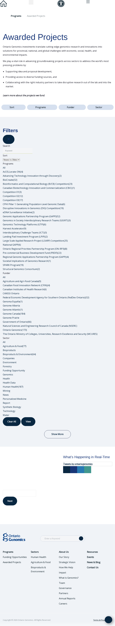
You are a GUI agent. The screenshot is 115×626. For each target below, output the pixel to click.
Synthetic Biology (12, 407)
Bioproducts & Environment (19, 354)
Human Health (13, 386)
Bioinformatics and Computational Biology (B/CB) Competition (37, 183)
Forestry (7, 366)
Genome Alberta (11, 305)
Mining (6, 390)
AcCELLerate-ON (13, 171)
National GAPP (12, 244)
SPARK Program (13, 265)
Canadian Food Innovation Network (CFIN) (26, 285)
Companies (9, 358)
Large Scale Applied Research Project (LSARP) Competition (35, 240)
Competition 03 (13, 200)
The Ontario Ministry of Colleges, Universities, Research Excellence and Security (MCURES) (50, 334)
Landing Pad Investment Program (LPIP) (25, 236)
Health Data (9, 382)
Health (6, 378)
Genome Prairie (11, 317)
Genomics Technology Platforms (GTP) (24, 224)
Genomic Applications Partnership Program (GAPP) (31, 216)
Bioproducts (9, 350)
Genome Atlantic (13, 309)
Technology (9, 411)
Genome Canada (14, 313)
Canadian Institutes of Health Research (25, 289)
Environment (9, 362)
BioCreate (10, 179)
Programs (16, 15)
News (6, 394)
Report (6, 402)
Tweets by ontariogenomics (78, 463)
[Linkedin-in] (73, 469)
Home (4, 16)
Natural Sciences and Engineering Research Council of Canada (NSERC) (40, 325)
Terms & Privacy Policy (102, 620)
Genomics (8, 374)
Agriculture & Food (14, 346)
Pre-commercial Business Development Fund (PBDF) (32, 252)
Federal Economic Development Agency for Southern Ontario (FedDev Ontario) (46, 297)
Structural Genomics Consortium (21, 269)
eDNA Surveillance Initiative (18, 212)
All (4, 167)
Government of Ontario (17, 321)
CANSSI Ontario (11, 293)
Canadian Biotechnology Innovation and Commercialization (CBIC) (39, 188)
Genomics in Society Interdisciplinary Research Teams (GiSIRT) (37, 220)
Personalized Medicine (14, 398)
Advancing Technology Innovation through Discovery (32, 175)
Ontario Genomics (15, 329)
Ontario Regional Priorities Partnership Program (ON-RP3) (35, 248)
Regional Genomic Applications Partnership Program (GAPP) (36, 256)
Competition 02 (13, 196)
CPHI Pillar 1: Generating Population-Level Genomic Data (34, 204)
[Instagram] (80, 469)
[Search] (81, 538)
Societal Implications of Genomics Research (27, 261)
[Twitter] (66, 469)
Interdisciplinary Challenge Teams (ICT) (25, 232)
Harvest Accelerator (14, 228)
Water (6, 415)
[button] (31, 2)
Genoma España (13, 301)
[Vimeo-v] (87, 469)
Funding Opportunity (14, 370)
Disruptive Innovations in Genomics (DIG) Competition (33, 208)
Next (9, 501)
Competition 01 (12, 192)
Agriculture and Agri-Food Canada (22, 281)
